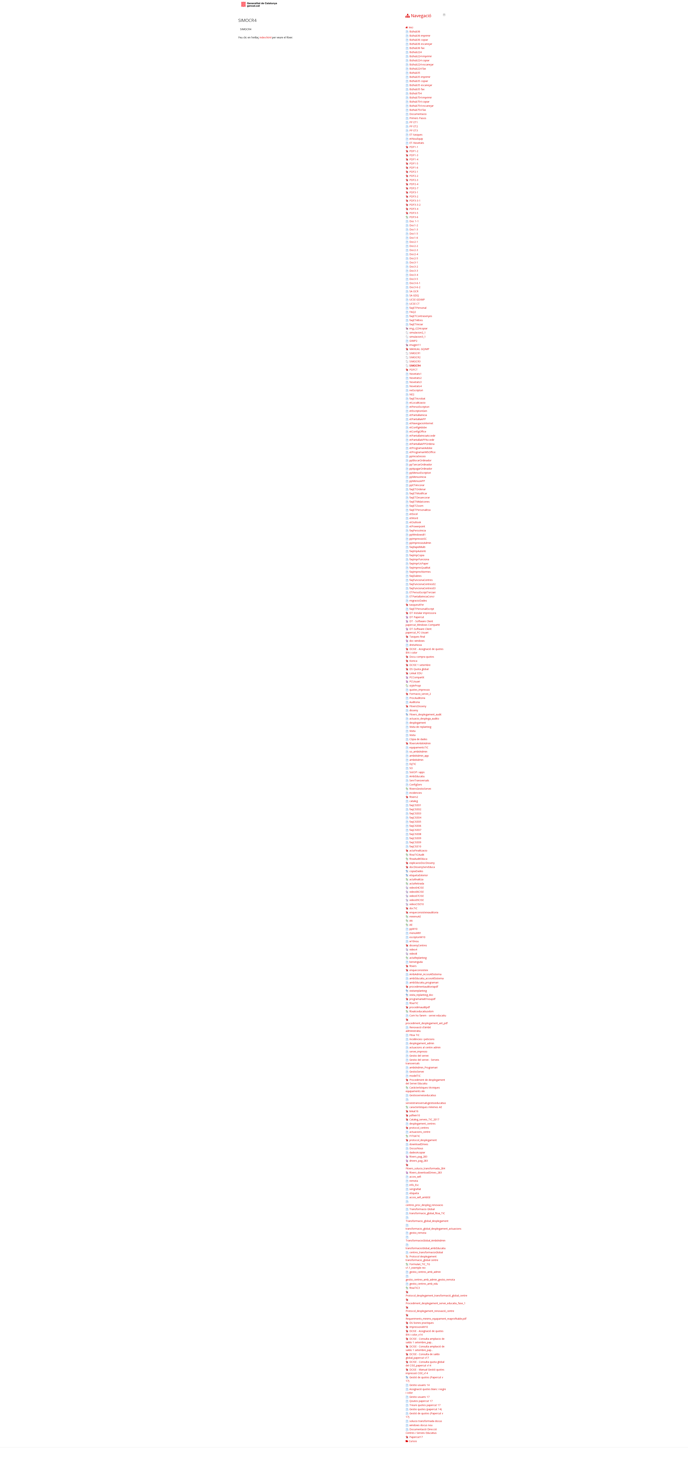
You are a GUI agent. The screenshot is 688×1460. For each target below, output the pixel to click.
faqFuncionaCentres (421, 580)
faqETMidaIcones (419, 501)
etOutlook (415, 522)
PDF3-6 (413, 217)
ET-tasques (415, 134)
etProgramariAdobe (420, 448)
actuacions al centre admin (425, 1047)
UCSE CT (414, 303)
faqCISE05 (415, 821)
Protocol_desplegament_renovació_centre (430, 1311)
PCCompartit (416, 677)
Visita (412, 731)
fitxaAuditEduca (418, 858)
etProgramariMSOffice (422, 452)
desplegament (417, 722)
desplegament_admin (421, 1043)
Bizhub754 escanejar (421, 105)
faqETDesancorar (419, 497)
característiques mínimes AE (425, 1107)
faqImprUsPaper (418, 563)
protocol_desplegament (423, 1140)
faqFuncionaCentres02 (422, 584)
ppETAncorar (416, 485)
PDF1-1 (413, 147)
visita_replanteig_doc (421, 995)
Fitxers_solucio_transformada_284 (425, 1168)
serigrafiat (415, 1189)
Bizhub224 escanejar (421, 64)
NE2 (411, 394)
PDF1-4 (413, 159)
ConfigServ (415, 784)
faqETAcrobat (417, 398)
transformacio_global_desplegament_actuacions (433, 1228)
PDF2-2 (413, 176)
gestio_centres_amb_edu (423, 1283)
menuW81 (415, 933)
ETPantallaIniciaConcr (421, 596)
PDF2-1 (413, 171)
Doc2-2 (413, 246)
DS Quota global (419, 669)
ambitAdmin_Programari (423, 1067)
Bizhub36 (414, 31)
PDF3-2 (413, 196)
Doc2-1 (413, 241)
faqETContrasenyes (420, 316)
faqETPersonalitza (420, 510)
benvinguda (416, 962)
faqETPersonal (417, 307)
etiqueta (414, 1193)
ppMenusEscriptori (420, 472)
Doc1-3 (413, 229)
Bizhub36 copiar (418, 39)
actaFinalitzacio (418, 850)
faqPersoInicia (417, 530)
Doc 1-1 (414, 221)
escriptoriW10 (417, 937)
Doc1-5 (413, 233)
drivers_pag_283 (418, 1160)
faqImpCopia (416, 555)
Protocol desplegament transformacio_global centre (422, 1258)
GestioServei (416, 1071)
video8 (413, 953)
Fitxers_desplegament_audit (425, 714)
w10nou (414, 941)
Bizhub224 (415, 52)
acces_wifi (415, 1176)
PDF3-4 (413, 208)
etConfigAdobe (418, 427)
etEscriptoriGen (418, 411)
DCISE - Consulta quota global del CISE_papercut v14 (425, 1363)
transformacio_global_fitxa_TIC (427, 1213)
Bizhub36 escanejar (420, 44)
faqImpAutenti (417, 551)
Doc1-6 (413, 237)
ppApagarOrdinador (420, 468)
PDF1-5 (413, 163)
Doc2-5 (413, 258)
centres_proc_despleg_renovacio (424, 1205)
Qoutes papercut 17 (421, 1401)
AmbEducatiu (417, 776)
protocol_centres (419, 1127)
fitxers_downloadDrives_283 (425, 1172)
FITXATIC (414, 1136)
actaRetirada (416, 883)
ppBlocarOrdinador (420, 460)
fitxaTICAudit (416, 854)
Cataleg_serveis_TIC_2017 (424, 1119)
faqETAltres (416, 320)
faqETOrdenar (417, 489)
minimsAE (415, 916)
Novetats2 (415, 378)
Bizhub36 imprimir (419, 35)
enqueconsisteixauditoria (423, 912)
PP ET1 (413, 122)
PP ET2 (413, 126)
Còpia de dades (418, 739)
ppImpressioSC (418, 538)
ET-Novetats (416, 143)
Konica (413, 660)
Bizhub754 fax (417, 110)
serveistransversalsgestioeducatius (426, 1103)
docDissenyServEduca (422, 867)
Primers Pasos (417, 118)
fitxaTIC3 (414, 1287)
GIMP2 (413, 340)
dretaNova (415, 645)
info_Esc (414, 1185)
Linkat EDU (415, 673)
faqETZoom (416, 505)
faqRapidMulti (417, 547)
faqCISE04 (415, 817)
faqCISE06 (415, 825)
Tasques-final (417, 636)
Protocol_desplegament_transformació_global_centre (436, 1295)
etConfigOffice (417, 431)
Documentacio (418, 114)
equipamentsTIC (418, 747)
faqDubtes (415, 576)
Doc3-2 (413, 266)
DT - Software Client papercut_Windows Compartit (423, 622)
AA (411, 920)
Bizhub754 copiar (419, 101)
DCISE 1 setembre (420, 665)
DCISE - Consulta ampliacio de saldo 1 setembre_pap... (425, 1340)
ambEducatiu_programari (423, 982)
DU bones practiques (421, 1322)
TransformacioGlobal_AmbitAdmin (425, 1240)
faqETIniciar (416, 324)
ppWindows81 (417, 534)
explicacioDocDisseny (422, 863)
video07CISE (416, 896)
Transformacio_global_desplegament (427, 1221)
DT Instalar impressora (422, 613)
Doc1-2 (413, 225)
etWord (413, 518)
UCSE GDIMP (417, 299)
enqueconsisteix (418, 970)
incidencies (415, 792)
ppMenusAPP (417, 481)
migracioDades (418, 600)
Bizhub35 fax (416, 89)
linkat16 (413, 1111)
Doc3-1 (413, 262)
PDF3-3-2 (415, 204)
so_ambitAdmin (418, 751)
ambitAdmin (416, 759)
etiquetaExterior (418, 875)
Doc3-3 (413, 270)
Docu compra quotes (421, 656)
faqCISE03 (415, 813)
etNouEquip (416, 138)
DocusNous (416, 1148)
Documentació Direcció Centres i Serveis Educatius (421, 1431)
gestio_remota (417, 1232)
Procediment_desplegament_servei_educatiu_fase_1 (435, 1303)
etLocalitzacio (417, 402)
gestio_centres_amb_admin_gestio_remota (430, 1279)
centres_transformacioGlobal (426, 1252)
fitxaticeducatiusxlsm (421, 1011)
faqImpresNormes (420, 571)
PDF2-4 (413, 184)
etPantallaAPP (417, 419)
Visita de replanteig (420, 726)
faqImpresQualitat (419, 567)
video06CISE (416, 891)
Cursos (413, 1441)
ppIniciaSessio (417, 456)
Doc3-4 (413, 274)
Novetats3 (415, 382)
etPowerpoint (417, 526)
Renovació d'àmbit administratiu (418, 1029)
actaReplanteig (418, 957)
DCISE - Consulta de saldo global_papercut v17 (423, 1355)
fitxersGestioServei (420, 788)
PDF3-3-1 (415, 200)
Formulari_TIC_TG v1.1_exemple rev (418, 1265)
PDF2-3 (413, 180)
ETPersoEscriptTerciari (422, 592)
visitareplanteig (418, 990)
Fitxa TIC (414, 1035)
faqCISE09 (415, 838)
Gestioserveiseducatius (422, 1095)
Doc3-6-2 (414, 287)
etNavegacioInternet (421, 423)
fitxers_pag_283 (418, 1156)
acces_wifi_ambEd (419, 1197)
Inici (411, 27)
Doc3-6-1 (414, 283)
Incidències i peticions (421, 1039)
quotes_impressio (419, 689)
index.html (265, 37)
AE (410, 924)
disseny (413, 710)
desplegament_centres (422, 1123)
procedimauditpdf (419, 1007)
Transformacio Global (422, 1209)
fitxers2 (413, 797)
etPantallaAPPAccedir (421, 439)
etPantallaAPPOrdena (421, 444)
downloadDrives (418, 1144)
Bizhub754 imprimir (420, 97)
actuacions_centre (419, 1132)
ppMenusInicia (417, 477)
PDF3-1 (413, 192)
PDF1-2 (413, 151)
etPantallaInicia (418, 415)
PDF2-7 (413, 188)
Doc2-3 (413, 250)
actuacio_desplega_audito (424, 718)
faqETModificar (418, 493)
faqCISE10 (415, 846)
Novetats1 (415, 373)
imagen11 (415, 345)
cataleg (413, 801)
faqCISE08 (415, 834)
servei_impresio (418, 1051)
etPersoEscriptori (419, 406)
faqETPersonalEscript (421, 608)
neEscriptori (416, 390)
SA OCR (413, 291)
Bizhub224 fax (417, 68)
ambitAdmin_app (419, 755)
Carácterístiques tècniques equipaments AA (423, 1089)
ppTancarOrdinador (420, 464)
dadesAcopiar (417, 1152)
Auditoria (414, 702)
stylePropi (415, 685)
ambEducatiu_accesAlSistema (426, 978)
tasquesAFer (416, 604)
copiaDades (416, 871)
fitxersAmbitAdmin (420, 743)
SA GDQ (414, 295)
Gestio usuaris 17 (419, 1397)
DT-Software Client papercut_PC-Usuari (419, 630)
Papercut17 (416, 1437)
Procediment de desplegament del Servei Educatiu (425, 1081)
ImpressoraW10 (418, 1327)
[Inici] (259, 5)
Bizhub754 (415, 93)
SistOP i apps (417, 772)
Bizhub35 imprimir (419, 77)
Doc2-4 (413, 254)
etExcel (413, 514)
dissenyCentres (418, 945)
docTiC (413, 908)
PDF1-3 (413, 155)
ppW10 (413, 929)
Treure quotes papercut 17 (424, 1405)
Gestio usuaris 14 (419, 1385)
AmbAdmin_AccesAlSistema (425, 974)
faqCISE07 (415, 830)
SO (411, 768)
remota (413, 1180)
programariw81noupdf (422, 999)
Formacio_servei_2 (420, 693)
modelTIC (415, 1075)
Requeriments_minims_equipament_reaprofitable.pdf (436, 1318)
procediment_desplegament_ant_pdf (427, 1023)
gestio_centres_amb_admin (425, 1272)
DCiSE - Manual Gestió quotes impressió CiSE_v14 (425, 1371)
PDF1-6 (413, 167)
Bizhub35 (414, 72)
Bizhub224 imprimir (420, 56)
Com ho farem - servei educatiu (427, 1015)
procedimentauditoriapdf (423, 986)
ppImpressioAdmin (420, 543)
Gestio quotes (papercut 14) (425, 1409)
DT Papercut (416, 617)
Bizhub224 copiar (419, 60)
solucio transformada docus (425, 1421)
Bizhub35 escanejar (420, 85)
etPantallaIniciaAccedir (422, 435)
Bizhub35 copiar (418, 81)
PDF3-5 (413, 213)
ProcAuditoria (417, 698)
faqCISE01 (415, 805)
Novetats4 (415, 386)
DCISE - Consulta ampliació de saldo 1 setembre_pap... (425, 1348)
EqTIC (412, 764)
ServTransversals (419, 780)
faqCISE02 (415, 809)
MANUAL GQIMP (419, 349)
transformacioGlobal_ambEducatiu (426, 1248)
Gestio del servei (419, 1055)
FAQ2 (412, 312)
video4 (413, 949)
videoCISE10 (416, 904)
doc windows (417, 640)
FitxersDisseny (417, 706)
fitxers (413, 966)
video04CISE (416, 887)
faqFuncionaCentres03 (422, 588)
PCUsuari (414, 681)
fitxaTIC (413, 1003)
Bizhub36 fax (416, 48)
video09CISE (416, 900)
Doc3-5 (413, 279)
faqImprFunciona (419, 559)
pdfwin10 (414, 1115)
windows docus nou (421, 1425)
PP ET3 (413, 130)
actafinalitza (416, 879)
